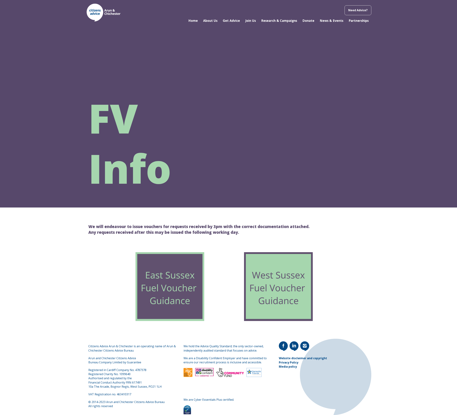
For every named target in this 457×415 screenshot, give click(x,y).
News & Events (331, 20)
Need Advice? (358, 10)
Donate (308, 20)
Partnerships (359, 20)
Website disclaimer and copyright (303, 358)
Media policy (288, 367)
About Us (210, 20)
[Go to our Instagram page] (304, 346)
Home (193, 20)
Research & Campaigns (279, 20)
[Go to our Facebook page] (283, 346)
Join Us (250, 20)
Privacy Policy (288, 362)
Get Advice (231, 20)
